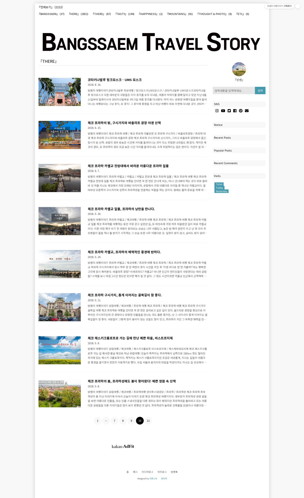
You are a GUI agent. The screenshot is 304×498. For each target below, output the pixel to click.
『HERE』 (78, 14)
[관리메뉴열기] (297, 6)
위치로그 (162, 472)
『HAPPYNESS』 (150, 14)
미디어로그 (147, 472)
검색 (260, 90)
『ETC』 (242, 14)
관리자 (164, 478)
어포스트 (153, 478)
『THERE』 (101, 14)
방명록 (174, 472)
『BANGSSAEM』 (51, 14)
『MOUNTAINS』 (179, 14)
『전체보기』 (50, 7)
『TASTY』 (124, 14)
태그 (135, 472)
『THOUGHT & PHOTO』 (214, 14)
